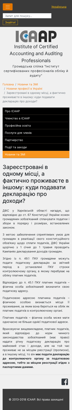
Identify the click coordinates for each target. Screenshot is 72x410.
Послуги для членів (18, 132)
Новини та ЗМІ (28, 84)
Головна (8, 84)
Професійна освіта (18, 125)
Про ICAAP (12, 111)
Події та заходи (16, 147)
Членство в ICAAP (17, 118)
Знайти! (10, 22)
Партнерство (14, 140)
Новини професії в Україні (24, 88)
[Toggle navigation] (8, 6)
